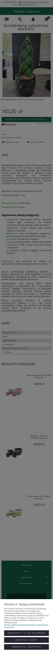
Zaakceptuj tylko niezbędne (26, 633)
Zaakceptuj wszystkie (26, 647)
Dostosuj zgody (26, 640)
